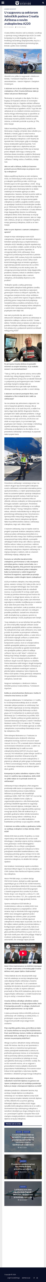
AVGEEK (6, 9)
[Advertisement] (23, 1235)
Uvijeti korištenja (13, 1278)
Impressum (26, 1278)
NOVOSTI (13, 9)
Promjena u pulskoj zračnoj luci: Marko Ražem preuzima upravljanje (23, 1166)
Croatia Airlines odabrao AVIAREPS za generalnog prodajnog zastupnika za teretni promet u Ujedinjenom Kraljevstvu (23, 1140)
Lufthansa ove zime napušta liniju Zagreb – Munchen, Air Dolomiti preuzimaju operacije (23, 1193)
